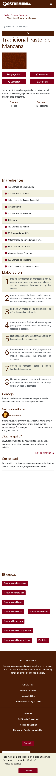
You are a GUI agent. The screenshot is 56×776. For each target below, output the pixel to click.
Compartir (15, 82)
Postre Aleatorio (28, 690)
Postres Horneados (13, 621)
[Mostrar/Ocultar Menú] (51, 4)
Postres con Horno (39, 611)
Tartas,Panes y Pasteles (15, 15)
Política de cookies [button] (12, 764)
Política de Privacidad (28, 719)
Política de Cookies (28, 724)
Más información (43, 453)
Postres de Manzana (14, 592)
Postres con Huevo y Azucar (17, 630)
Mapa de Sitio (28, 696)
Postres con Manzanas (15, 583)
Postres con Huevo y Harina (17, 640)
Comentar (43, 82)
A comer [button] (28, 771)
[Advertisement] (28, 143)
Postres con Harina (13, 611)
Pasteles (42, 640)
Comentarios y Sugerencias (28, 701)
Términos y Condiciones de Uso (28, 730)
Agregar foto (15, 74)
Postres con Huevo (13, 602)
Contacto (28, 743)
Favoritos (43, 74)
